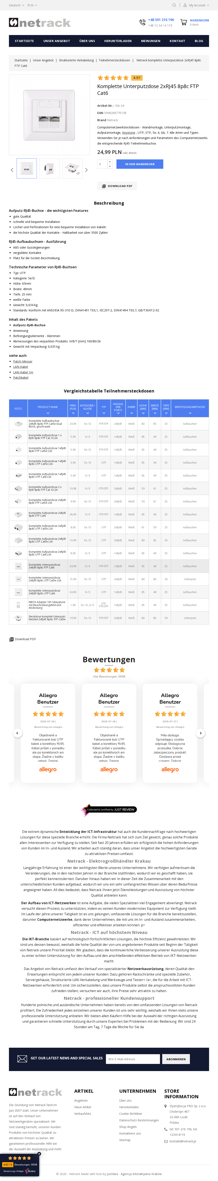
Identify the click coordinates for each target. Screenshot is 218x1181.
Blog (199, 41)
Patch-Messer (22, 361)
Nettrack (114, 837)
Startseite (24, 41)
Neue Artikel (82, 1107)
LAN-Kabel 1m (23, 372)
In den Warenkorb (140, 164)
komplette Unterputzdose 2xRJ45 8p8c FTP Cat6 (44, 566)
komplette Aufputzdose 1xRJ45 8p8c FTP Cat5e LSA (47, 449)
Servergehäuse (37, 980)
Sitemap (125, 1140)
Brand (101, 120)
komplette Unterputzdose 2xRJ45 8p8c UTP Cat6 (44, 592)
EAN (100, 113)
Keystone (128, 133)
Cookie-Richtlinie (130, 1114)
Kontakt (177, 41)
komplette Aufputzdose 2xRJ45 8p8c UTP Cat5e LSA (47, 527)
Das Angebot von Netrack (44, 969)
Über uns (87, 41)
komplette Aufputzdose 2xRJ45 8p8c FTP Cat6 (47, 514)
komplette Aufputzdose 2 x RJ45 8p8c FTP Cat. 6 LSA (45, 488)
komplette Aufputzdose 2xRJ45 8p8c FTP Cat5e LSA (47, 501)
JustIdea (112, 1174)
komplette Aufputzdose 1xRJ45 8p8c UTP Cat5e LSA (47, 462)
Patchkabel (20, 377)
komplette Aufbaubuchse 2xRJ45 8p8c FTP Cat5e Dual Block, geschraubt (45, 423)
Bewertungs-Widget (14, 1171)
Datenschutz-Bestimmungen (139, 1120)
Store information (181, 1093)
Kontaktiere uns (130, 1133)
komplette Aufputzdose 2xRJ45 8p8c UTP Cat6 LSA (47, 553)
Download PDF (117, 186)
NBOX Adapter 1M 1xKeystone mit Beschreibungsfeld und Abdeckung (47, 605)
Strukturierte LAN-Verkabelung (75, 980)
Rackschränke (143, 974)
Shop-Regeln (128, 1127)
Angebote (81, 1100)
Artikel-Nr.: (105, 106)
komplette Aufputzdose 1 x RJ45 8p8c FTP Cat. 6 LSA (45, 436)
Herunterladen (118, 41)
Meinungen (151, 41)
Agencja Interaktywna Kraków (141, 1174)
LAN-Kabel (20, 367)
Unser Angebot (56, 41)
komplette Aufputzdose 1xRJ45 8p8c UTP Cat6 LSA (47, 475)
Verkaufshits (82, 1114)
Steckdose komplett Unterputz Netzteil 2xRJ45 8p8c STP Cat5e (47, 618)
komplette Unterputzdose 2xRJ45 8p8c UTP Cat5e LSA (45, 579)
